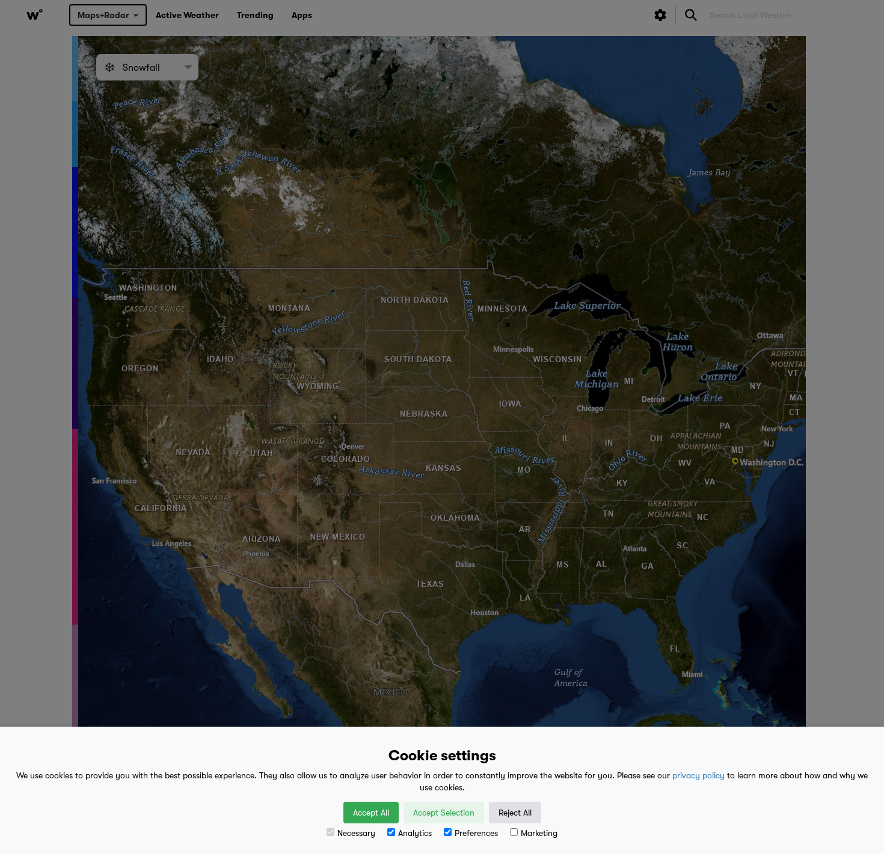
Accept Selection (443, 812)
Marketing (539, 833)
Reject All (515, 812)
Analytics (415, 833)
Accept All (371, 812)
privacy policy (698, 775)
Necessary (356, 833)
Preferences (476, 833)
